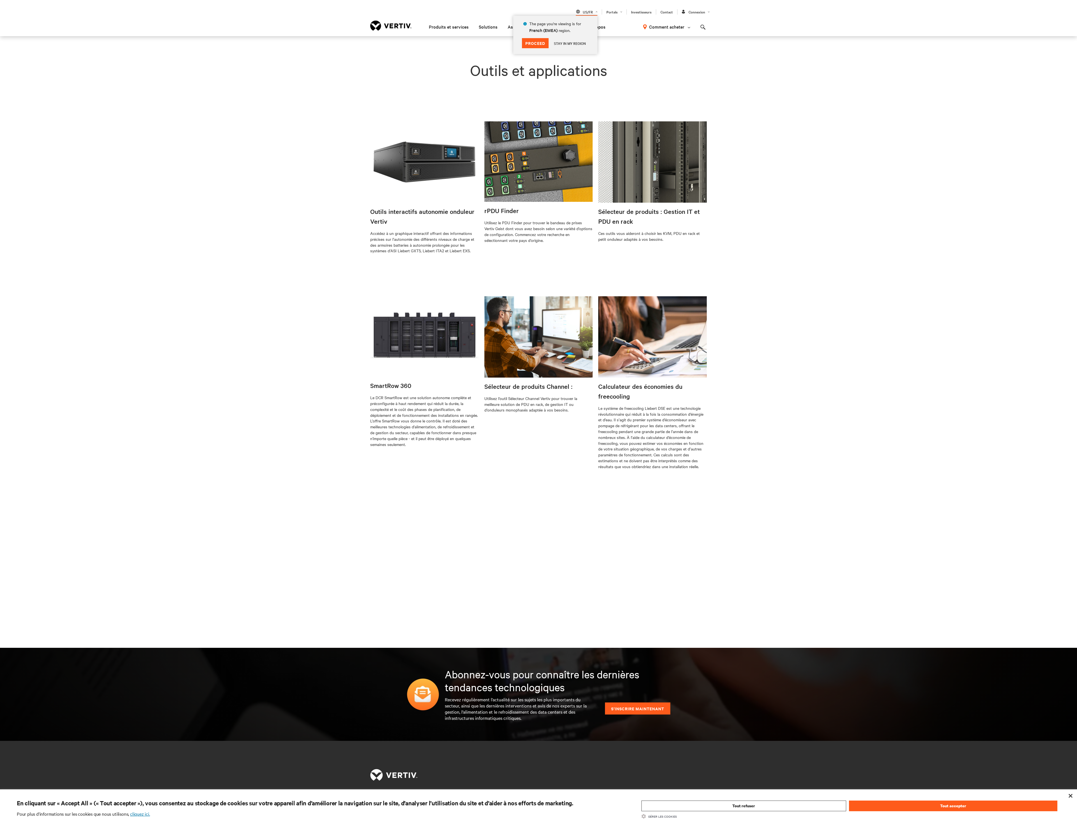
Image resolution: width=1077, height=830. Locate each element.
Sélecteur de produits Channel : (528, 386)
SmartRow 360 (390, 385)
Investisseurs (641, 11)
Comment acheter (666, 27)
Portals (612, 11)
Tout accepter (953, 805)
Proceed (535, 43)
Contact (667, 11)
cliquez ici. (140, 814)
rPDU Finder (501, 210)
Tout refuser (743, 805)
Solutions (488, 27)
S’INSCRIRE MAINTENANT (637, 708)
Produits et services (449, 27)
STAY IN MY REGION (570, 43)
